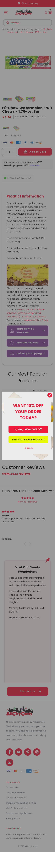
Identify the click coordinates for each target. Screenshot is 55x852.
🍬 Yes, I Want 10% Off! (28, 429)
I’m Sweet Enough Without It (28, 439)
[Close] (49, 395)
